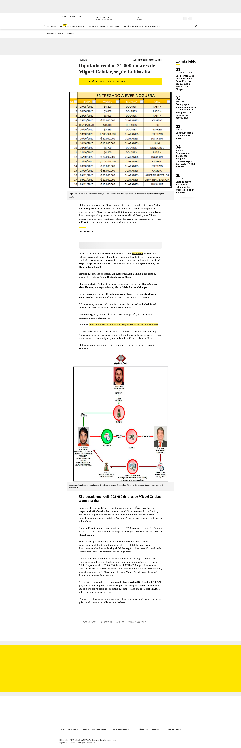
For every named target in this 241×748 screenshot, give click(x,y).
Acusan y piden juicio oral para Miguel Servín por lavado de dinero (123, 324)
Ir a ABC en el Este (68, 19)
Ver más (187, 80)
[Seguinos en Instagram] (179, 18)
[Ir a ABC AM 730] (176, 26)
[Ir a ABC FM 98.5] (187, 26)
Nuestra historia (69, 729)
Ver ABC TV (109, 18)
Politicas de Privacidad (122, 729)
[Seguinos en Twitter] (171, 18)
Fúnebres (143, 729)
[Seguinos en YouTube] (175, 18)
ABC (51, 18)
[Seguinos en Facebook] (166, 18)
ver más (137, 18)
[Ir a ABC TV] (169, 26)
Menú (195, 18)
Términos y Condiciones (94, 729)
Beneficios (157, 729)
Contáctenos (174, 729)
